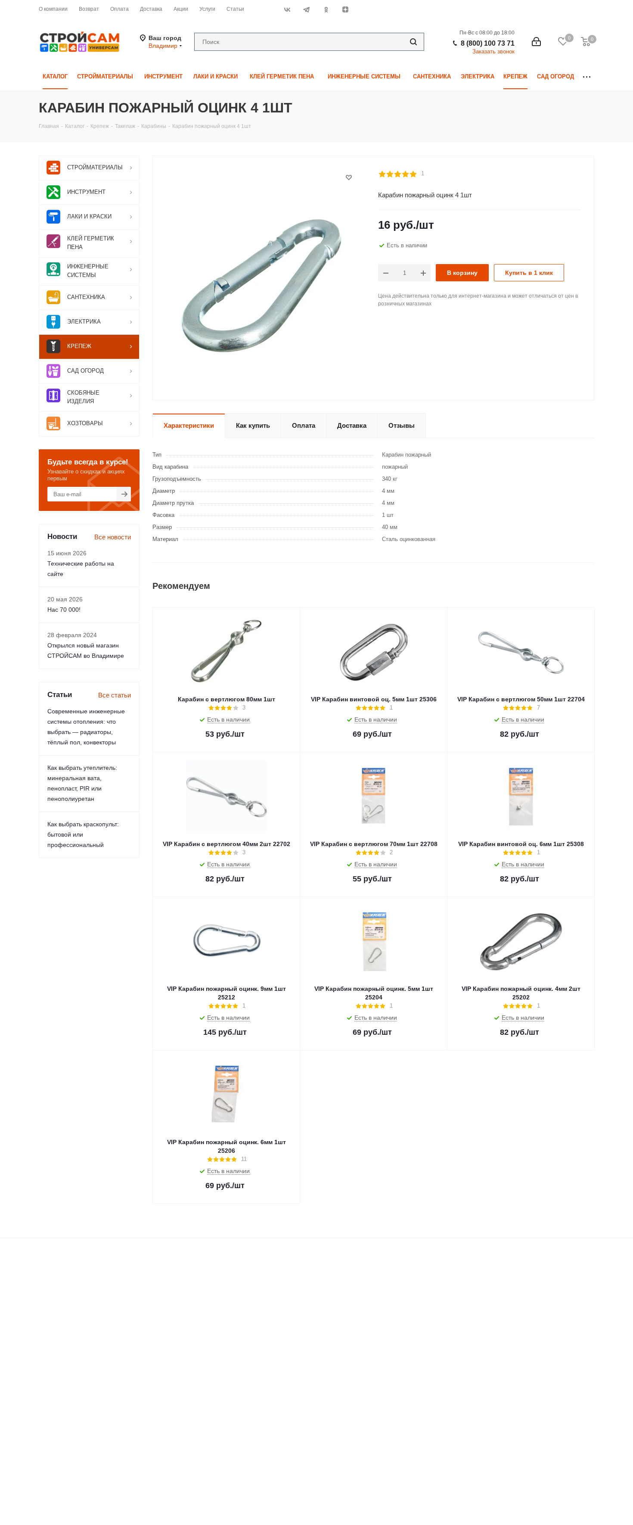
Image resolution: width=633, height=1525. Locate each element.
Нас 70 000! (64, 609)
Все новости (112, 537)
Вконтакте (287, 9)
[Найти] (413, 41)
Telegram (306, 9)
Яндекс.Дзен (345, 9)
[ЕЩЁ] (586, 77)
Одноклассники (325, 9)
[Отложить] (348, 177)
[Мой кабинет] (536, 42)
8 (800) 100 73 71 (488, 43)
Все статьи (114, 695)
